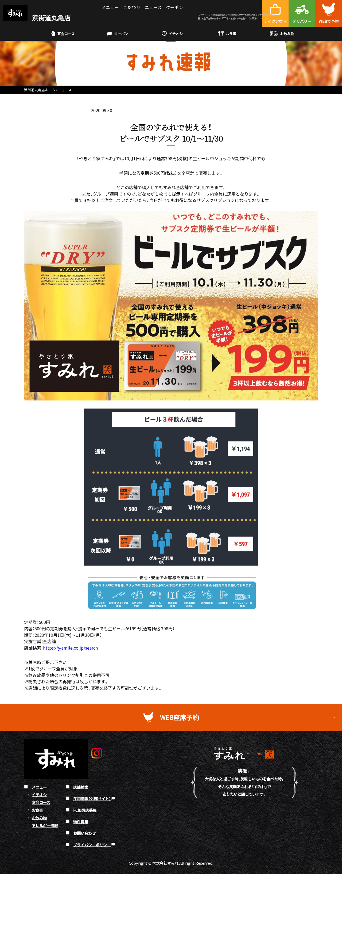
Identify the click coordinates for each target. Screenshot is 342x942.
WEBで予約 (329, 21)
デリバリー (302, 21)
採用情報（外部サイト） (92, 798)
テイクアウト (275, 21)
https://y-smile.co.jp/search (70, 647)
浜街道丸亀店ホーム (39, 89)
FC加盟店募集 (84, 810)
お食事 (231, 33)
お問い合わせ (84, 833)
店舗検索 (80, 787)
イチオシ (176, 33)
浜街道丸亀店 (51, 17)
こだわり (131, 7)
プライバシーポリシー (92, 844)
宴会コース (66, 33)
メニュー (110, 7)
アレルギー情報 (45, 825)
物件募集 (80, 821)
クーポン (174, 7)
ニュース (153, 7)
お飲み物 (287, 33)
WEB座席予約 (179, 717)
